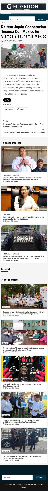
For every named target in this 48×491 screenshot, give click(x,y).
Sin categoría (7, 379)
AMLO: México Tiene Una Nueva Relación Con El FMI (24, 130)
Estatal (7, 254)
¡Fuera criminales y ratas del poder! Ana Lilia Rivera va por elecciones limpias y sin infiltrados (23, 218)
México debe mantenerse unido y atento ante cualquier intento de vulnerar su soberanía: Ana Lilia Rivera (22, 179)
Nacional (4, 23)
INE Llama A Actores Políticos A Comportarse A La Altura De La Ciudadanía (23, 124)
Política (16, 175)
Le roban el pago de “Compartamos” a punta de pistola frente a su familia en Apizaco (22, 457)
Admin (21, 40)
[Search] (27, 15)
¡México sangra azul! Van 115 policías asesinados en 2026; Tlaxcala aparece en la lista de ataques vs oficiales (23, 257)
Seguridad (6, 451)
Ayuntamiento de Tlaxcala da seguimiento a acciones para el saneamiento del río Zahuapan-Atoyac (23, 349)
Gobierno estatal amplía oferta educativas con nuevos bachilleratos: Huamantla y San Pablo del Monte (22, 421)
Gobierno (6, 415)
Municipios (6, 307)
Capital (5, 343)
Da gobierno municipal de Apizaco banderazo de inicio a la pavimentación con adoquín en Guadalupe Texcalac (23, 313)
